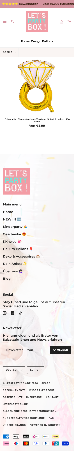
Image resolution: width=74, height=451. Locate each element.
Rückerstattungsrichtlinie (24, 418)
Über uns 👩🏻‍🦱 (13, 271)
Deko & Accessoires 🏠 (21, 256)
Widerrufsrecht (41, 390)
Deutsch (12, 370)
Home (8, 212)
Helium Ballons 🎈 (18, 249)
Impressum (34, 397)
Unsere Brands (14, 425)
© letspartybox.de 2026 (20, 383)
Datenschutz (13, 397)
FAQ (51, 418)
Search (46, 383)
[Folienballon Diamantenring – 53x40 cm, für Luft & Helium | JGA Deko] (37, 86)
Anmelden (60, 350)
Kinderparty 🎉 (15, 227)
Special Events (14, 390)
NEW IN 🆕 (12, 219)
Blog (7, 279)
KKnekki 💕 (12, 241)
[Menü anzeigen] (5, 21)
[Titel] (61, 21)
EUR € (34, 370)
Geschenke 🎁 (14, 234)
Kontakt (52, 397)
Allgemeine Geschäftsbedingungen (30, 411)
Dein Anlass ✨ (15, 264)
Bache (8, 52)
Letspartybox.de (15, 404)
